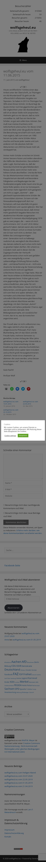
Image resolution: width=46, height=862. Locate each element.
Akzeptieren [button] (23, 435)
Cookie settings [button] (10, 436)
